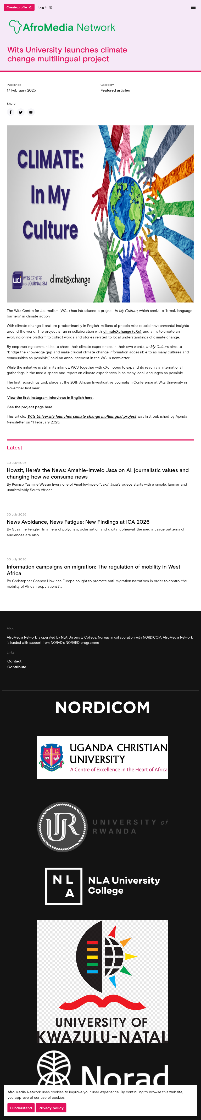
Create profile (19, 7)
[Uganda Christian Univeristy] (102, 759)
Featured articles (115, 90)
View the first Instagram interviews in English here (49, 397)
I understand (21, 1108)
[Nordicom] (102, 708)
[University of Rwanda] (102, 828)
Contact (14, 661)
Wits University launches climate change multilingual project (81, 416)
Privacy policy (51, 1108)
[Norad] (102, 1079)
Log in (45, 7)
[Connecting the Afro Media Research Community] (100, 27)
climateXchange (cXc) (122, 331)
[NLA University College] (102, 887)
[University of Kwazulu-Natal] (102, 983)
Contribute (16, 667)
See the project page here (29, 407)
